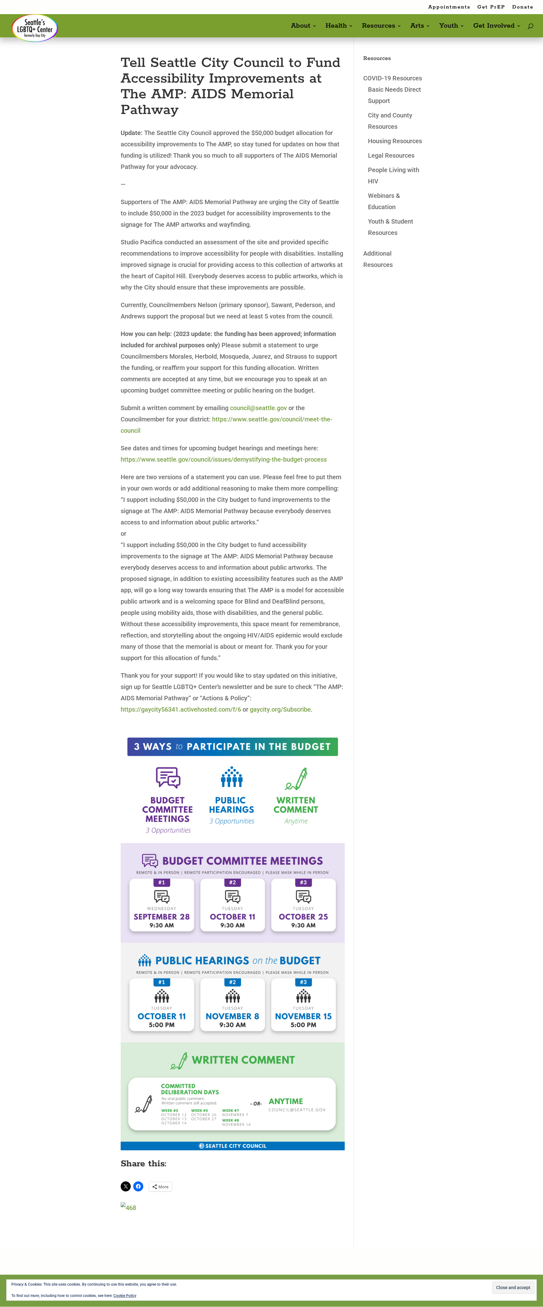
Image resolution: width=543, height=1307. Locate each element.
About (300, 27)
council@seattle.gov (258, 408)
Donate (523, 7)
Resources (378, 27)
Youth (448, 27)
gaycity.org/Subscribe (280, 709)
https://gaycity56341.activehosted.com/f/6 (181, 709)
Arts (417, 27)
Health (336, 27)
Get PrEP (491, 7)
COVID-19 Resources (392, 78)
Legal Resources (391, 155)
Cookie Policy (124, 1295)
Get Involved (494, 27)
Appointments (449, 7)
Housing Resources (395, 141)
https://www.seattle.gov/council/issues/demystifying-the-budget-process (224, 459)
